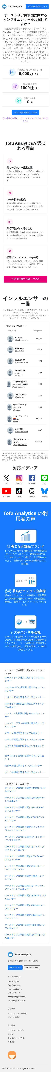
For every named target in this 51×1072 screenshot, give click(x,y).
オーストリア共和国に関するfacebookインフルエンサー (24, 809)
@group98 (18, 375)
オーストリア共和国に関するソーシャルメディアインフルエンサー (24, 887)
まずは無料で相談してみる (37, 6)
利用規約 (11, 1042)
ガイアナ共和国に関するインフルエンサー (24, 747)
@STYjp (16, 422)
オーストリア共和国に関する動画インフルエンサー (24, 877)
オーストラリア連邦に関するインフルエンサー (24, 679)
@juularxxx (19, 397)
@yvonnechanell (21, 362)
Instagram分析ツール (17, 997)
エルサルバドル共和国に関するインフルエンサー (24, 689)
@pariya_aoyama (21, 340)
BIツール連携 (13, 1017)
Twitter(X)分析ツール (16, 1000)
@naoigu (16, 410)
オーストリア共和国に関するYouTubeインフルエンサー (24, 858)
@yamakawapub (21, 432)
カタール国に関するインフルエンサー (23, 765)
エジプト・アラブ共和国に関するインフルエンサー (24, 725)
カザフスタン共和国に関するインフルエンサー (24, 757)
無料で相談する (15, 967)
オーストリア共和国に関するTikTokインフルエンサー (25, 897)
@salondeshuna (18, 387)
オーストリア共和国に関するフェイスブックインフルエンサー (24, 848)
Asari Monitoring (15, 989)
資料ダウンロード (31, 967)
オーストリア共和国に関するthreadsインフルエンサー (25, 907)
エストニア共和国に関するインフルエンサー (24, 715)
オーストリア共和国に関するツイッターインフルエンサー (24, 838)
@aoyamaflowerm (20, 445)
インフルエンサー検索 (17, 1013)
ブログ (10, 1034)
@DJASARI (19, 351)
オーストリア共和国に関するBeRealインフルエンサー (25, 916)
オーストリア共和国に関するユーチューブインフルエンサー (24, 868)
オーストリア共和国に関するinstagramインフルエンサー (25, 799)
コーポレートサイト (16, 1030)
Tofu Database (14, 985)
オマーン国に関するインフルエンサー (23, 733)
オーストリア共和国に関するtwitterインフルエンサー (25, 789)
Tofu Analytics (13, 981)
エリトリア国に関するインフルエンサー (24, 697)
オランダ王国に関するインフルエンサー (24, 739)
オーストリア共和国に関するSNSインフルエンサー (24, 819)
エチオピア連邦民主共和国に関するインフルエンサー (24, 705)
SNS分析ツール (14, 993)
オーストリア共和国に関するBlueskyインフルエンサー (25, 926)
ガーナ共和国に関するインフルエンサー (24, 772)
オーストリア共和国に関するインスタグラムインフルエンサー (24, 828)
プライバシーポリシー (17, 1038)
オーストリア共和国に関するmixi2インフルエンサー (25, 936)
